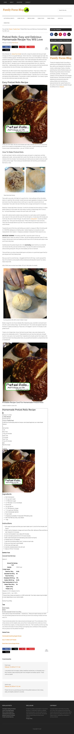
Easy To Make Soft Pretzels (9, 639)
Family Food (10, 420)
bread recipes (5, 608)
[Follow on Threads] (69, 34)
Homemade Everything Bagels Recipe (11, 636)
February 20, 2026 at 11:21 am (12, 686)
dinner (4, 610)
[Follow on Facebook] (51, 34)
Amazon (62, 86)
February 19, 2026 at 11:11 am (12, 667)
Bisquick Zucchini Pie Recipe (8, 715)
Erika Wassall (7, 416)
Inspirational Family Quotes (8, 713)
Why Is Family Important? (8, 712)
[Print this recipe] (2, 413)
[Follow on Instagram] (64, 34)
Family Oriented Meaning (7, 716)
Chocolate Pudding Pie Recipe (9, 708)
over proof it (34, 219)
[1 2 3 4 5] (3, 443)
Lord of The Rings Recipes (8, 710)
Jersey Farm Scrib (16, 54)
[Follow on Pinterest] (60, 34)
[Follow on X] (56, 34)
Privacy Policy (29, 718)
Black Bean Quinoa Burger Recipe (10, 643)
